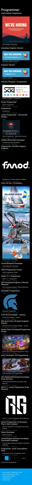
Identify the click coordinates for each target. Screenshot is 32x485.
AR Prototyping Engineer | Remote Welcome (14, 283)
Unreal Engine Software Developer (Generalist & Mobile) (15, 439)
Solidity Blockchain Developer (13, 140)
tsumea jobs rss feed (8, 476)
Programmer (6, 108)
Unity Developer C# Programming (14, 355)
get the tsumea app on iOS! (10, 474)
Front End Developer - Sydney (13, 315)
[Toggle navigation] (3, 2)
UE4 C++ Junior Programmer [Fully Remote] (15, 388)
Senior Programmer (9, 102)
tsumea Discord (7, 478)
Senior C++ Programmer (11, 276)
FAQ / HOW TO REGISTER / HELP (12, 472)
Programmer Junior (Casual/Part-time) (14, 450)
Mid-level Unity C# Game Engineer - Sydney (15, 322)
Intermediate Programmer (11, 13)
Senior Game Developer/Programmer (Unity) (16, 330)
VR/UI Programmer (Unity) (11, 270)
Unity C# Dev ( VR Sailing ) (11, 183)
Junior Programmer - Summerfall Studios (14, 116)
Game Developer (8, 432)
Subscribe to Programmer (8, 462)
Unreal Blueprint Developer (12, 263)
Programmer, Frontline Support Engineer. (13, 147)
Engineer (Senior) (8, 65)
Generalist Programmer (10, 291)
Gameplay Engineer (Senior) (12, 48)
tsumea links (6, 480)
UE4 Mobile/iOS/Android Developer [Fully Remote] (15, 378)
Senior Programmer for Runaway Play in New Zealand (14, 423)
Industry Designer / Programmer (14, 82)
